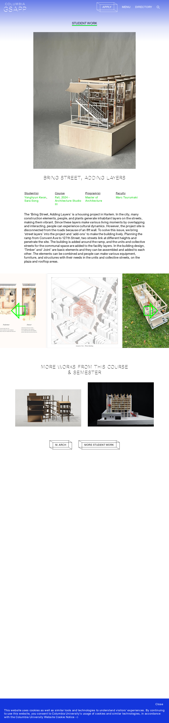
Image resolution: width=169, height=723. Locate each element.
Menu (126, 7)
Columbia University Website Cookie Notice (45, 717)
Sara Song (31, 201)
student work (84, 23)
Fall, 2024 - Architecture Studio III (68, 201)
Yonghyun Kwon (35, 197)
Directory (143, 7)
